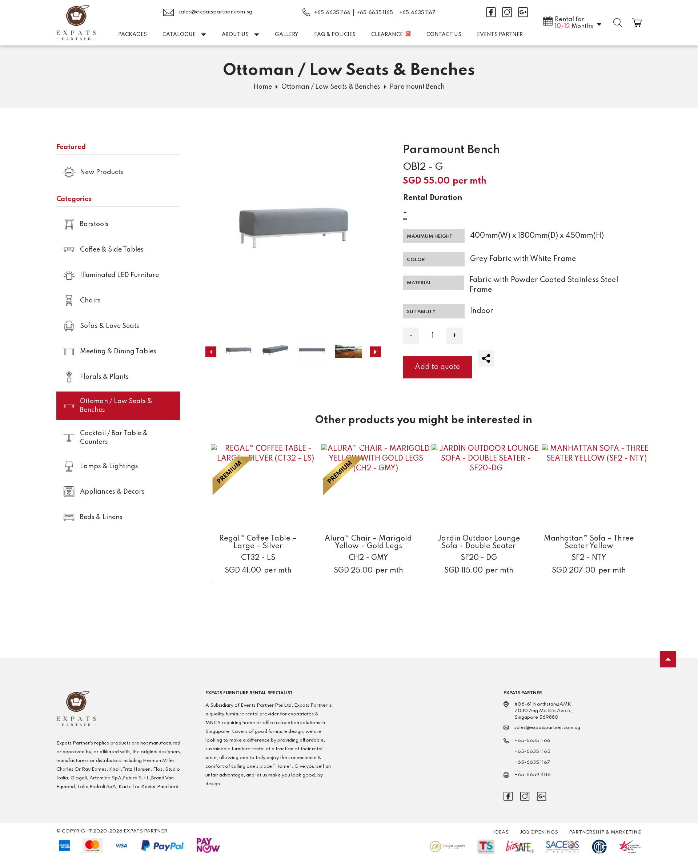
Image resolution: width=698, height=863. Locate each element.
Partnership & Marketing (605, 832)
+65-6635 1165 (375, 12)
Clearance (387, 34)
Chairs (90, 300)
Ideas (501, 832)
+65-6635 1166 (332, 12)
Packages (132, 34)
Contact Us (443, 34)
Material (419, 283)
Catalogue (179, 34)
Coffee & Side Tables (112, 249)
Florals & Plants (104, 377)
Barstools (94, 224)
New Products (101, 172)
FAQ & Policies (335, 34)
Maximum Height (430, 236)
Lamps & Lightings (109, 466)
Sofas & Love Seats (109, 326)
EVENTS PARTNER (500, 34)
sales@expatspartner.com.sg (214, 12)
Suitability (421, 311)
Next (375, 351)
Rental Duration (432, 198)
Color (416, 259)
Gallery (286, 34)
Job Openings (539, 832)
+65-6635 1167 (417, 12)
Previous (210, 351)
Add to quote (437, 367)
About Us (235, 34)
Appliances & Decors (112, 492)
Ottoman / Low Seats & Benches (330, 87)
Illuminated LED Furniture (119, 275)
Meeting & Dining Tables (118, 351)
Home (262, 87)
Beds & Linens (101, 517)
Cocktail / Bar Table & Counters (114, 437)
